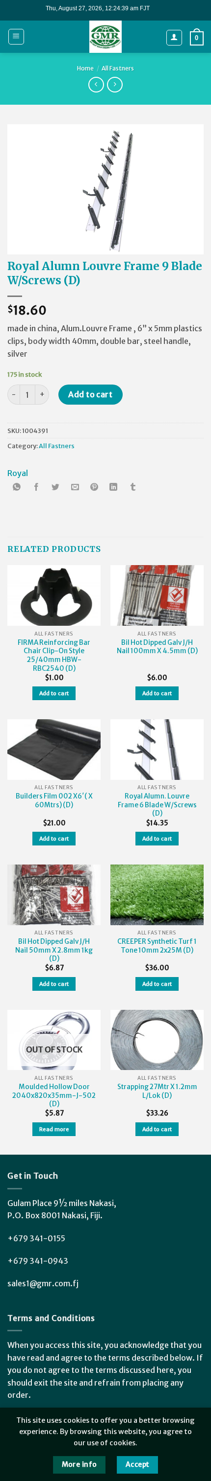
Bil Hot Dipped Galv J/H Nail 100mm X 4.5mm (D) (157, 647)
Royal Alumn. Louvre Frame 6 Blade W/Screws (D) (157, 805)
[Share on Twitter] (55, 488)
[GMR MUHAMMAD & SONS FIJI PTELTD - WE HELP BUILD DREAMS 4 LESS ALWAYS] (105, 37)
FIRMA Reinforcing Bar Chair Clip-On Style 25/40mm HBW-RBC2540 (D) (54, 655)
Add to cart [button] (54, 693)
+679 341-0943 (37, 1261)
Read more (54, 1129)
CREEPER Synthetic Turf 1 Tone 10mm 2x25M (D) (157, 946)
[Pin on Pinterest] (94, 488)
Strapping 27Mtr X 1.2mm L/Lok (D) (157, 1091)
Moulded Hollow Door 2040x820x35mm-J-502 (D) (54, 1095)
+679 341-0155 (36, 1238)
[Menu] (16, 37)
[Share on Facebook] (36, 488)
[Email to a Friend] (75, 488)
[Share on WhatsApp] (17, 488)
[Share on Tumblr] (133, 488)
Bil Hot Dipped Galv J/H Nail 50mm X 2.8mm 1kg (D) (54, 950)
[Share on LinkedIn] (113, 488)
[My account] (174, 38)
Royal (17, 473)
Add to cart (90, 394)
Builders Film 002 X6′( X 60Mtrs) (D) (54, 800)
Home (85, 68)
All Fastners (118, 68)
